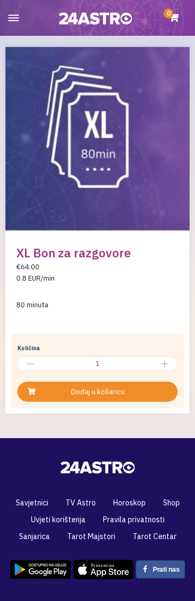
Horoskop (129, 503)
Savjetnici (32, 503)
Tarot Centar (155, 536)
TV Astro (81, 503)
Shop (171, 503)
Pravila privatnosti (134, 519)
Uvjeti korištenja (58, 519)
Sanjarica (34, 536)
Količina (28, 348)
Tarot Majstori (91, 536)
